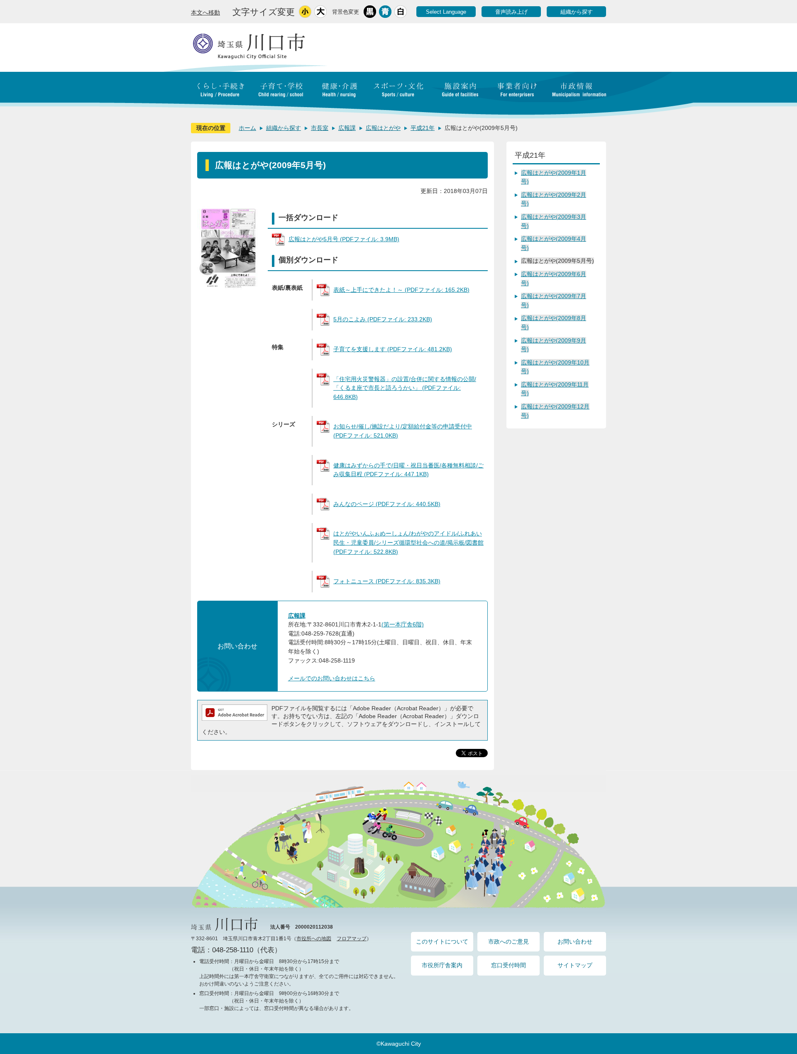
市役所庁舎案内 (442, 965)
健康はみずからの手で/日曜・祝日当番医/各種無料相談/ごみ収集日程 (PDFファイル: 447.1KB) (408, 470)
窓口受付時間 (508, 965)
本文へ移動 (205, 12)
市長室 (319, 128)
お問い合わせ (574, 941)
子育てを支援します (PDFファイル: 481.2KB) (392, 349)
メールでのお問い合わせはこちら (331, 678)
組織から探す (576, 12)
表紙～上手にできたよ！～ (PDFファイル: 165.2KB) (401, 289)
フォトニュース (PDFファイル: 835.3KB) (386, 581)
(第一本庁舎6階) (402, 624)
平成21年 (423, 128)
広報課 (347, 128)
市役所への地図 (313, 939)
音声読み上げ (511, 12)
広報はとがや (383, 128)
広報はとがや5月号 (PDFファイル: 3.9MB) (343, 239)
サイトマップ (574, 965)
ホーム (247, 128)
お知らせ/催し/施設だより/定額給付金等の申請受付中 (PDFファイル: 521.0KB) (402, 431)
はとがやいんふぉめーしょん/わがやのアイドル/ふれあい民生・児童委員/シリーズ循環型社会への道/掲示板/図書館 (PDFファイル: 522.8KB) (408, 542)
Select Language (446, 12)
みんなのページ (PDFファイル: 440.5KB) (386, 504)
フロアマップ (352, 939)
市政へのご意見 (508, 941)
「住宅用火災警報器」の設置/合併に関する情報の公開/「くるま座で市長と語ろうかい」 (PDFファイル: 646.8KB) (404, 388)
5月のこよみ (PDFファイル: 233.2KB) (382, 319)
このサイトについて (442, 941)
